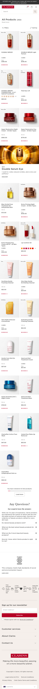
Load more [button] (19, 494)
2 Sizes (23, 96)
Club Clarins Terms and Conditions (25, 680)
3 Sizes (3, 57)
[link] (19, 163)
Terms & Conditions (26, 619)
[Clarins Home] (8, 7)
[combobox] (19, 687)
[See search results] (35, 12)
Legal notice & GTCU (12, 677)
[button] (5, 22)
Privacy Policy (7, 680)
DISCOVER (5, 176)
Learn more (5, 573)
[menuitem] (27, 7)
